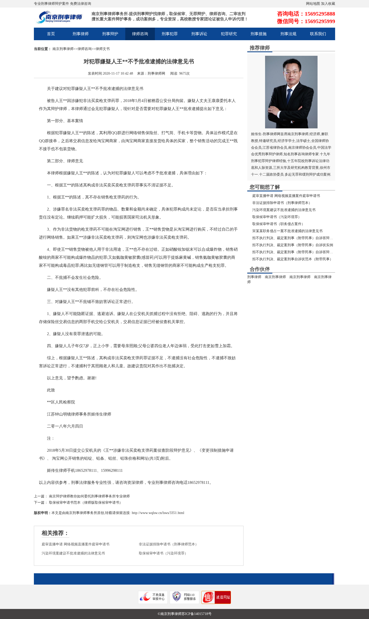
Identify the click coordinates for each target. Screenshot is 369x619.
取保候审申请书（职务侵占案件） (278, 224)
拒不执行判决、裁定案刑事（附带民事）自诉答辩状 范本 (296, 252)
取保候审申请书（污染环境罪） (163, 553)
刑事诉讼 (199, 34)
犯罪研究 (229, 34)
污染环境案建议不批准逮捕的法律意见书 (73, 553)
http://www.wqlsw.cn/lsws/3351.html (157, 513)
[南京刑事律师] (61, 21)
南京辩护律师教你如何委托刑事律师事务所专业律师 (89, 496)
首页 (51, 34)
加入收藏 (328, 4)
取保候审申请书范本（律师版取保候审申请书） (86, 502)
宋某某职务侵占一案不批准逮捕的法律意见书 (287, 231)
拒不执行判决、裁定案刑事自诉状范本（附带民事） (292, 259)
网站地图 (313, 4)
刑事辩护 (110, 34)
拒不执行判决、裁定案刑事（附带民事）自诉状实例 (292, 245)
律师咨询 (140, 34)
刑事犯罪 (170, 34)
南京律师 (295, 147)
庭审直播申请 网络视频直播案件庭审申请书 (75, 544)
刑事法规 (288, 34)
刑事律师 (81, 34)
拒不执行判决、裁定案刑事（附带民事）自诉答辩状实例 (296, 238)
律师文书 (103, 49)
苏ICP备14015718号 (196, 614)
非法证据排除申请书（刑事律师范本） (169, 544)
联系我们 (318, 34)
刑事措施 (259, 34)
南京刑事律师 (63, 49)
